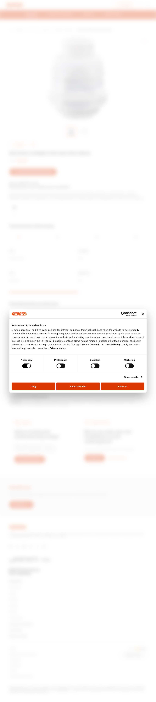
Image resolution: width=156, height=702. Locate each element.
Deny (33, 386)
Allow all (122, 386)
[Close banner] (143, 314)
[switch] (61, 365)
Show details (131, 377)
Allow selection (78, 386)
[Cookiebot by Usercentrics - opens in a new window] (123, 314)
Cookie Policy (113, 344)
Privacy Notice (58, 348)
